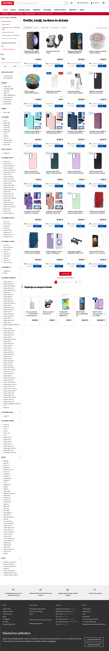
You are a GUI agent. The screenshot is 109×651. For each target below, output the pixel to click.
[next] (80, 282)
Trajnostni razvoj (7, 614)
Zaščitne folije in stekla (8, 32)
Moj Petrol (72, 10)
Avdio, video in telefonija (16, 13)
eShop (5, 10)
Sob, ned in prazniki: (61, 619)
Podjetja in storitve (8, 611)
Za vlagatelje (6, 619)
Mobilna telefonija (30, 13)
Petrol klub (47, 10)
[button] (26, 313)
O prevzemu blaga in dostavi (90, 619)
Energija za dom (24, 10)
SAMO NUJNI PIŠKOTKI (94, 644)
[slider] (2, 63)
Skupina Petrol (7, 609)
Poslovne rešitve (60, 10)
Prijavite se (96, 2)
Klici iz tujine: (59, 614)
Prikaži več (65, 273)
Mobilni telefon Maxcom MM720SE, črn (82, 313)
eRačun (31, 614)
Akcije (82, 10)
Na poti (13, 10)
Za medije (5, 621)
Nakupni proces (86, 611)
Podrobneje (51, 641)
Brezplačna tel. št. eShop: (63, 611)
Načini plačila (86, 616)
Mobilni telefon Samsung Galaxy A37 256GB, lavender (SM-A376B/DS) (98, 314)
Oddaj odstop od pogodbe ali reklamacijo (93, 624)
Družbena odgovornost (9, 624)
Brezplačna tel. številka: (62, 609)
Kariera (4, 616)
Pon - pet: (58, 616)
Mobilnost (36, 10)
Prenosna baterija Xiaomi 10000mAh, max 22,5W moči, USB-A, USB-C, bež (32, 314)
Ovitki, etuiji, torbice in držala (9, 38)
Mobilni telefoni (6, 24)
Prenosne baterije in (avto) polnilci (10, 35)
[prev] (52, 282)
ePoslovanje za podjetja (35, 611)
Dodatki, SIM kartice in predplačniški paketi (11, 28)
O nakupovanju (86, 609)
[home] (7, 3)
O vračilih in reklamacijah (89, 621)
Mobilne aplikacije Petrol (36, 623)
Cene (83, 614)
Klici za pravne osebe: (62, 621)
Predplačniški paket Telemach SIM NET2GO (64, 313)
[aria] (5, 13)
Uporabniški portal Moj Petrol (37, 609)
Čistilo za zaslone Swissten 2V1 (48, 313)
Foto (2, 46)
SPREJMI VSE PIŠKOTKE (94, 639)
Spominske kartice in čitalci (8, 43)
